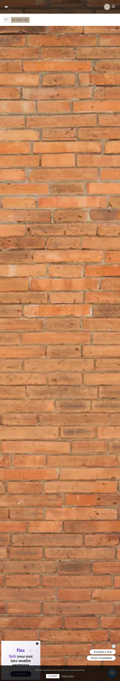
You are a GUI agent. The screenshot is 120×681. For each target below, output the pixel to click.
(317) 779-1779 (17, 274)
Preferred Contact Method (77, 275)
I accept (52, 676)
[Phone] (107, 7)
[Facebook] (10, 281)
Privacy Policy (67, 676)
